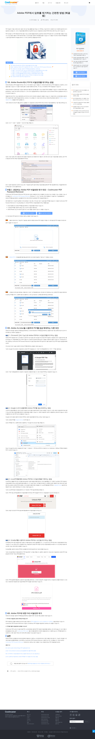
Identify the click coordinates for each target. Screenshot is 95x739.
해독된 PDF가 (13, 257)
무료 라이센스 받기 (30, 723)
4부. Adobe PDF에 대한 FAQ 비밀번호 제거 (20, 76)
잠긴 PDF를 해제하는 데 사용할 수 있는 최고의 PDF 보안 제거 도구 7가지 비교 (81, 99)
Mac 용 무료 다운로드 (45, 213)
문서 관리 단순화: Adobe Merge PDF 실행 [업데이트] (18, 648)
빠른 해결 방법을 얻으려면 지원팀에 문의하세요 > (39, 663)
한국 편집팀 (34, 20)
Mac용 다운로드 (81, 76)
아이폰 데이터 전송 (44, 720)
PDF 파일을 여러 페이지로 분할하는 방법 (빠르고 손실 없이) (81, 91)
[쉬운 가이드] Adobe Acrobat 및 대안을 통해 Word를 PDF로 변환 (21, 650)
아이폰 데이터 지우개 (45, 723)
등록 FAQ (57, 723)
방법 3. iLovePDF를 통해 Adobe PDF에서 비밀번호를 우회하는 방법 (27, 73)
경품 (28, 722)
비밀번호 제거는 (58, 485)
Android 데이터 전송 (45, 714)
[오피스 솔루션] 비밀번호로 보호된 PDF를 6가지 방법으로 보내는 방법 (22, 656)
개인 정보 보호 (34, 731)
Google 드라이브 (19, 420)
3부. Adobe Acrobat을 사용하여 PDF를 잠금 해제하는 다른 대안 (25, 69)
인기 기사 (29, 720)
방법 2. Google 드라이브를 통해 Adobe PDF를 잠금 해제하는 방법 (27, 72)
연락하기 (28, 716)
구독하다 (86, 721)
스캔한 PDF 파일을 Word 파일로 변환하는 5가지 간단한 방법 (81, 103)
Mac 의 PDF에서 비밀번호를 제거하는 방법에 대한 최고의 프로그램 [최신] (22, 653)
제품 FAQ (57, 717)
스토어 (28, 717)
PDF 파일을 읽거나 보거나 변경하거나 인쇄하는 (42, 621)
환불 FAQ (57, 720)
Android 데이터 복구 (45, 716)
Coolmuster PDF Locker (23, 631)
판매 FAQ (57, 719)
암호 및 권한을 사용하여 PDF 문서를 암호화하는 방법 (81, 95)
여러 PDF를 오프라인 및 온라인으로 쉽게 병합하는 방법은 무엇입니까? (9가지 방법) (81, 112)
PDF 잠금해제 (80, 48)
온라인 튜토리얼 (58, 716)
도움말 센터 (57, 714)
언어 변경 (73, 727)
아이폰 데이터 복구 (44, 722)
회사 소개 (29, 714)
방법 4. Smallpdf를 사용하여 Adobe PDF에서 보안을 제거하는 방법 (27, 75)
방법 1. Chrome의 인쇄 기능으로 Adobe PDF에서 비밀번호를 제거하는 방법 (29, 70)
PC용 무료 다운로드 (29, 213)
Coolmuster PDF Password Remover (21, 196)
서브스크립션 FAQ (58, 722)
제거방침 (46, 731)
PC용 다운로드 (81, 72)
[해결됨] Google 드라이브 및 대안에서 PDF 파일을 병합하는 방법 (81, 107)
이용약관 (29, 731)
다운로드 (28, 719)
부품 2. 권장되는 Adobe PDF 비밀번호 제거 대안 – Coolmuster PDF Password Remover (31, 67)
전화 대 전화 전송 (44, 719)
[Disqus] (37, 693)
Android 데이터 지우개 (45, 717)
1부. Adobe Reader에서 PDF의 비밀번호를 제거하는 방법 (24, 65)
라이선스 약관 (40, 731)
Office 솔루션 (45, 20)
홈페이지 (37, 2)
